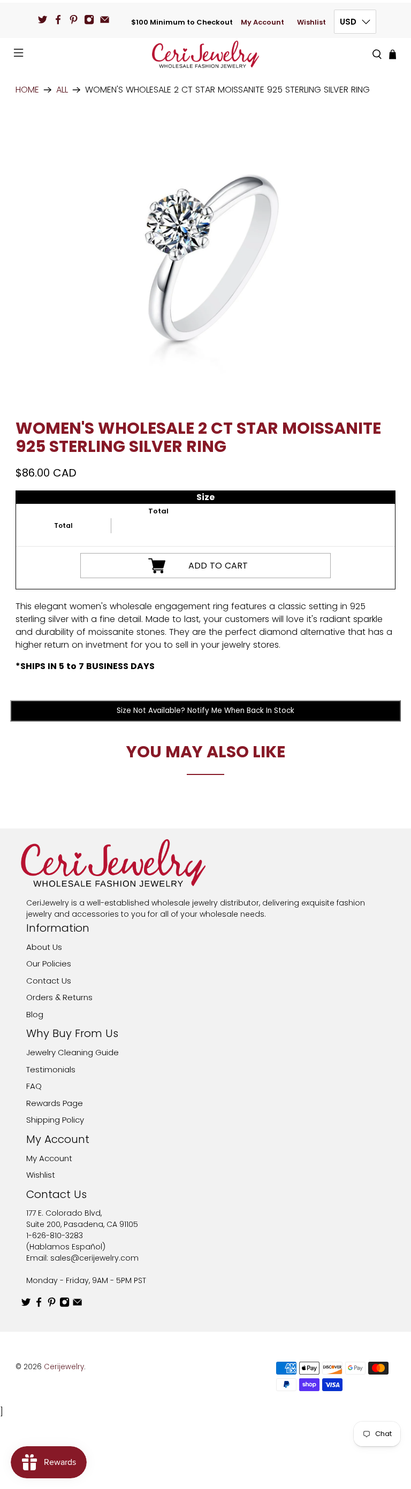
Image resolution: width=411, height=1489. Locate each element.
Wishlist (311, 22)
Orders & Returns (59, 997)
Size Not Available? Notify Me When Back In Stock (205, 710)
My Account (262, 22)
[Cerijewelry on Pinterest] (73, 19)
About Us (44, 947)
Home (27, 90)
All (62, 90)
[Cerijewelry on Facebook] (58, 19)
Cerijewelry (64, 1367)
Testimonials (50, 1069)
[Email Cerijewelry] (105, 19)
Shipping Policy (55, 1119)
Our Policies (48, 963)
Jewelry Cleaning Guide (72, 1052)
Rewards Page (54, 1103)
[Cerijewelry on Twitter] (42, 19)
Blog (34, 1014)
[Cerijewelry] (205, 54)
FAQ (34, 1086)
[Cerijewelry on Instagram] (89, 19)
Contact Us (48, 980)
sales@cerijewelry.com (94, 1258)
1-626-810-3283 (54, 1235)
